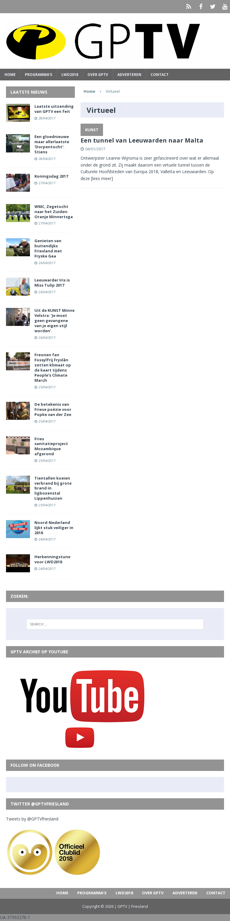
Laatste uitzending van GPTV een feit (54, 109)
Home (10, 74)
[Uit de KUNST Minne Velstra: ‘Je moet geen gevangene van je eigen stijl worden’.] (18, 322)
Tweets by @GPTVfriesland (32, 819)
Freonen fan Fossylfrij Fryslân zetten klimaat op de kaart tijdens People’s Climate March (52, 367)
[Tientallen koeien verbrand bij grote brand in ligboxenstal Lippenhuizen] (18, 490)
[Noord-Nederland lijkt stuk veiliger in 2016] (18, 534)
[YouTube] (224, 6)
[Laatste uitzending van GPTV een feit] (18, 118)
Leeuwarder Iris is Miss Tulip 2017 (52, 282)
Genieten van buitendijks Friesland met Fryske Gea (48, 248)
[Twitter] (212, 6)
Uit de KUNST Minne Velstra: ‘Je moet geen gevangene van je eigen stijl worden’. (54, 320)
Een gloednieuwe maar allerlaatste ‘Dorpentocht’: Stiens (51, 144)
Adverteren (129, 74)
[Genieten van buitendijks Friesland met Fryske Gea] (18, 253)
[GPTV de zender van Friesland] (115, 41)
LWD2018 (69, 74)
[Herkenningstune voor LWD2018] (18, 569)
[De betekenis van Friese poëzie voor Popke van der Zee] (18, 416)
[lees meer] (102, 178)
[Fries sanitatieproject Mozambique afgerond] (18, 450)
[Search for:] (115, 624)
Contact (160, 74)
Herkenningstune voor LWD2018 (52, 559)
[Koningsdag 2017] (18, 188)
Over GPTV (97, 74)
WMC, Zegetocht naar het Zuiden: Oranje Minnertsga (53, 211)
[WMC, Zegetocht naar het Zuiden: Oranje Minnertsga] (18, 218)
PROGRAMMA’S (38, 74)
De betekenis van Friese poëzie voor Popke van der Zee (52, 409)
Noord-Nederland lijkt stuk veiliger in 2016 (53, 527)
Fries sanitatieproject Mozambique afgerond (51, 446)
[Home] (188, 6)
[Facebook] (200, 6)
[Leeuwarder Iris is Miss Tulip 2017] (18, 292)
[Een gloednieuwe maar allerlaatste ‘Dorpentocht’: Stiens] (18, 149)
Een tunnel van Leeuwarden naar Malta (142, 140)
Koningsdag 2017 (51, 176)
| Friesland (138, 906)
